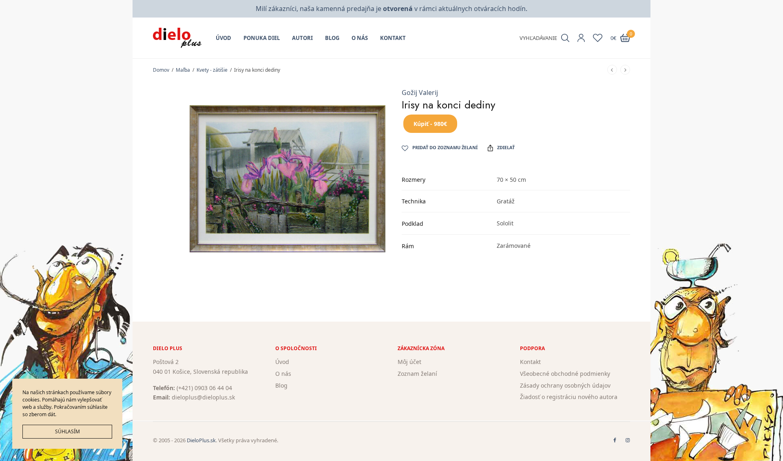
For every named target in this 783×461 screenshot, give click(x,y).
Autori (302, 38)
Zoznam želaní (417, 373)
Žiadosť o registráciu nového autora (568, 397)
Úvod (223, 38)
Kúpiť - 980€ (430, 124)
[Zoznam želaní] (597, 38)
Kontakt (393, 38)
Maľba (183, 69)
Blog (332, 38)
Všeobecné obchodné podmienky (565, 373)
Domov (161, 69)
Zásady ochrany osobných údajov (565, 385)
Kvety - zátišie (212, 69)
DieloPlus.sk (201, 440)
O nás (360, 38)
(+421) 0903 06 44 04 (204, 388)
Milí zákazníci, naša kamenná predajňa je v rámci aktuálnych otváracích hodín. (391, 8)
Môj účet (409, 362)
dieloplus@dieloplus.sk (203, 397)
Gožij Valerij (420, 92)
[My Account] (581, 38)
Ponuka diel (261, 38)
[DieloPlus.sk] (177, 38)
